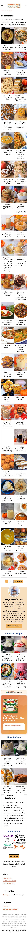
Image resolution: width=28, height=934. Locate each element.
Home (3, 11)
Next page (18, 581)
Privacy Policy (7, 878)
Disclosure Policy (8, 883)
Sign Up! (5, 895)
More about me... (14, 626)
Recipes (9, 11)
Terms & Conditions (9, 881)
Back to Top (14, 856)
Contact (5, 906)
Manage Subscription (10, 909)
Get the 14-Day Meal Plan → (13, 727)
